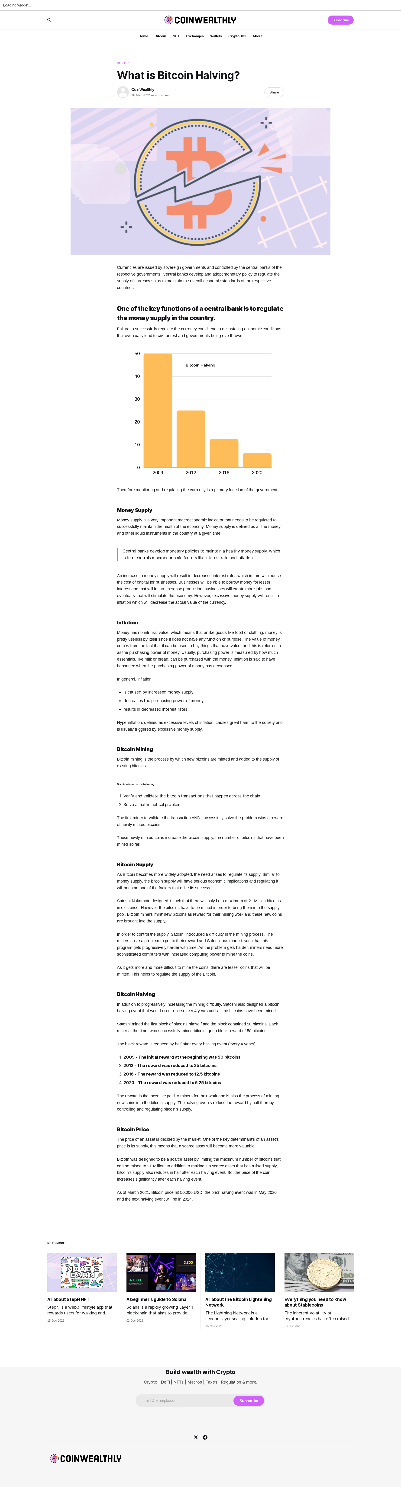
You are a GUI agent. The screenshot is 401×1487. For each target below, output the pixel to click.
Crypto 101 (237, 36)
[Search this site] (49, 20)
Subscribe (341, 20)
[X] (196, 1437)
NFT (176, 36)
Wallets (216, 36)
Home (143, 36)
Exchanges (195, 36)
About (257, 36)
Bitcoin (160, 36)
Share (274, 92)
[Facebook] (205, 1437)
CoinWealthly (142, 90)
